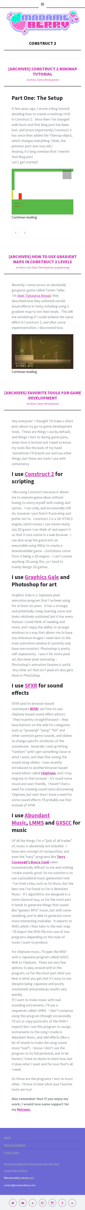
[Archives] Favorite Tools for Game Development (42, 395)
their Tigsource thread (34, 295)
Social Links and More (15, 1170)
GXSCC (64, 822)
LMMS (36, 822)
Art (28, 267)
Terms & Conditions (14, 1145)
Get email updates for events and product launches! (31, 1164)
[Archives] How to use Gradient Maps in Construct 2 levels (42, 259)
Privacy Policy (11, 1152)
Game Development (48, 79)
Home (7, 1137)
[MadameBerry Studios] (42, 23)
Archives (31, 79)
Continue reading (24, 217)
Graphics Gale (42, 577)
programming (61, 267)
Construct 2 (39, 474)
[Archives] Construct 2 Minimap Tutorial (42, 71)
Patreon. (24, 1109)
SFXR (31, 685)
